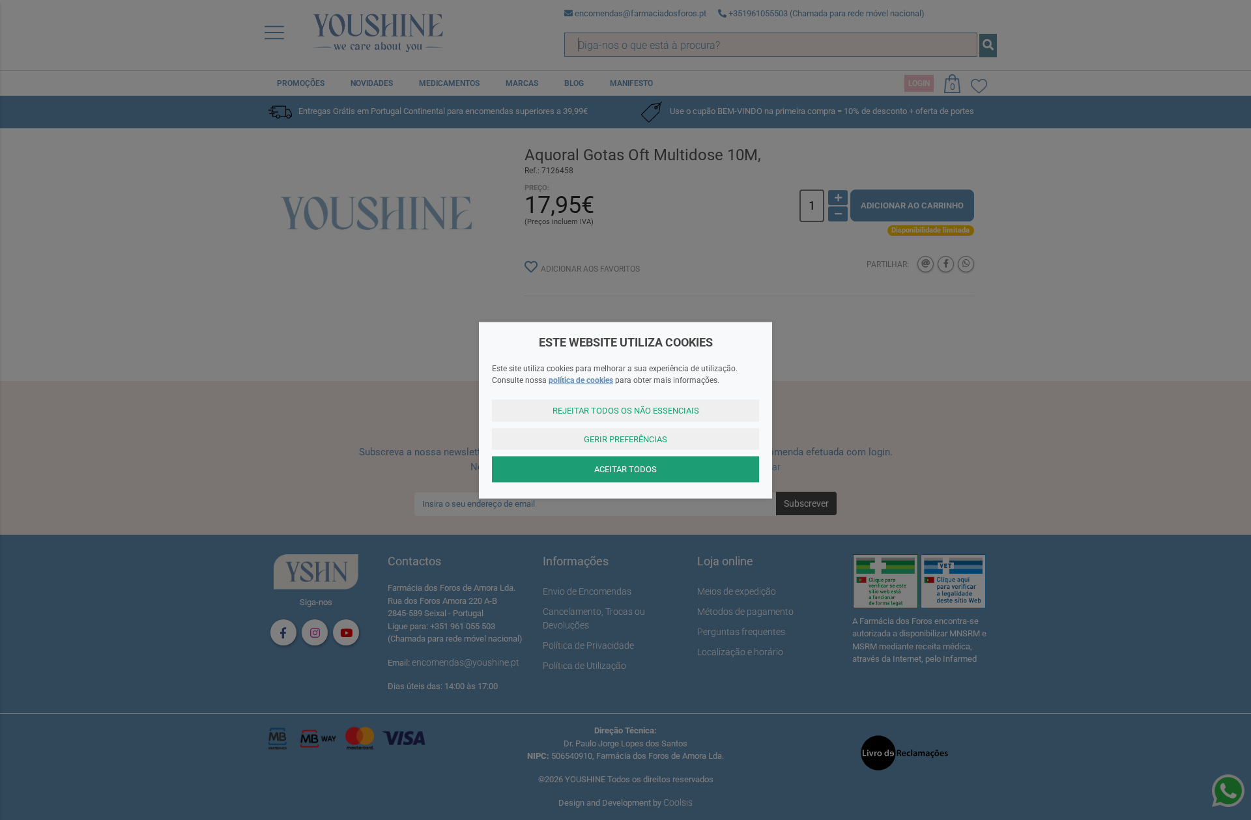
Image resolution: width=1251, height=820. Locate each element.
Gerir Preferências (625, 439)
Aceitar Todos (625, 469)
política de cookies (581, 380)
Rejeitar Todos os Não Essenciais (626, 411)
